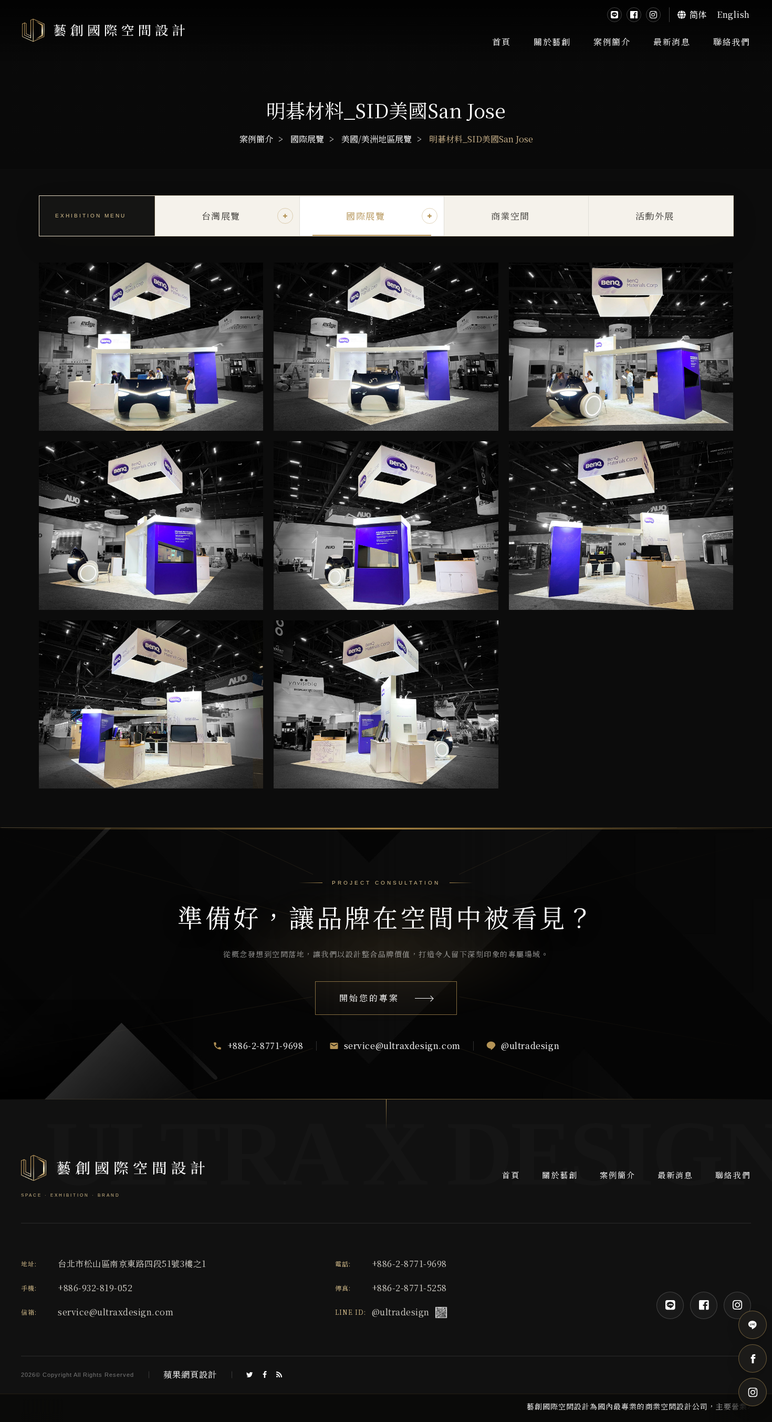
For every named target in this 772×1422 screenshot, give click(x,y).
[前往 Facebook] (752, 1358)
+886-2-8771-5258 (409, 1288)
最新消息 (671, 42)
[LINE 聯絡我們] (752, 1325)
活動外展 (654, 215)
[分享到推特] (250, 1374)
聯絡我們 (731, 42)
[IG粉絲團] (653, 14)
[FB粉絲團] (634, 14)
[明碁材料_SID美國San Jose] (151, 347)
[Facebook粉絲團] (703, 1305)
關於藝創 (552, 42)
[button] (285, 216)
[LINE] (614, 14)
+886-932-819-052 (95, 1288)
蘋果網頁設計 (190, 1374)
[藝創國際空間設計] (103, 30)
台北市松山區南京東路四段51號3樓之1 (132, 1264)
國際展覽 (307, 139)
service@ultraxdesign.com (115, 1312)
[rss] (279, 1374)
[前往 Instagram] (752, 1392)
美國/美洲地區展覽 (376, 139)
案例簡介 (611, 42)
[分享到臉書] (265, 1374)
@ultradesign (401, 1312)
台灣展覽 (221, 215)
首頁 (501, 42)
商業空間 (510, 215)
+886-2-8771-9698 (409, 1264)
